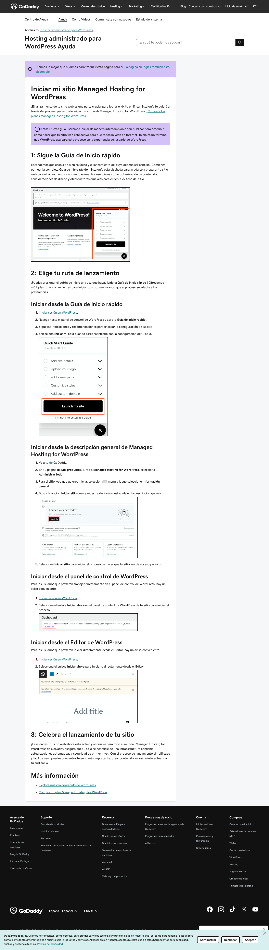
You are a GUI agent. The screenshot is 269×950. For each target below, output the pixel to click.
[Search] (240, 42)
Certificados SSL (161, 6)
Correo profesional (239, 850)
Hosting (233, 864)
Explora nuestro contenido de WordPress (67, 785)
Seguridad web (237, 871)
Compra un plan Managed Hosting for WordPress (73, 792)
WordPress (235, 857)
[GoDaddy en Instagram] (221, 911)
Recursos (46, 838)
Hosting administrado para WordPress (66, 30)
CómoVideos (81, 19)
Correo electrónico (93, 6)
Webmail (107, 862)
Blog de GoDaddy (19, 854)
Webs (232, 843)
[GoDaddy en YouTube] (255, 911)
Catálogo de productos (114, 876)
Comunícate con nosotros (113, 19)
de (51, 462)
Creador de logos (239, 878)
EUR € (88, 910)
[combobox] (186, 42)
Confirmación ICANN (113, 836)
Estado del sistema (149, 19)
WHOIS (106, 869)
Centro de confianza (21, 868)
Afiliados (150, 843)
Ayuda (62, 19)
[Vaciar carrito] (254, 6)
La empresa (16, 828)
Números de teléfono (241, 885)
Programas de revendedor (159, 836)
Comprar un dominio (240, 824)
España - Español (61, 910)
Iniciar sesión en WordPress (58, 312)
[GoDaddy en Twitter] (244, 911)
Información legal (19, 861)
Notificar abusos (50, 831)
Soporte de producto (52, 824)
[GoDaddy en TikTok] (232, 911)
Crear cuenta (203, 848)
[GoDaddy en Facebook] (209, 911)
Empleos (15, 835)
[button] (264, 929)
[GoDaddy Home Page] (26, 910)
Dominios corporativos (114, 843)
